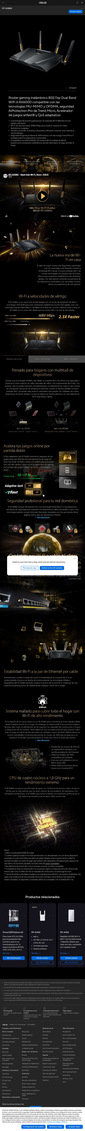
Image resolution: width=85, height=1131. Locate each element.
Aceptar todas (74, 1127)
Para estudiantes (7, 1064)
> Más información (42, 518)
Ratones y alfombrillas (29, 1080)
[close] (75, 558)
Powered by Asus (68, 1052)
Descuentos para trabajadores (68, 1059)
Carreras (45, 1035)
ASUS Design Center (69, 1045)
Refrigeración (26, 1042)
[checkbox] (71, 88)
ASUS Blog (66, 1075)
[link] (42, 3)
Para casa (5, 1052)
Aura (64, 1082)
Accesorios (6, 1045)
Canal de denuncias (69, 1055)
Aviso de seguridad (48, 1074)
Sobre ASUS (46, 1032)
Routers (24, 1055)
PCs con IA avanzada (69, 1038)
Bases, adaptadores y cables (29, 1094)
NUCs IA (65, 1042)
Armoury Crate (67, 1079)
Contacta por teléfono (49, 1070)
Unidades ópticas (27, 1048)
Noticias (45, 1038)
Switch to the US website (52, 568)
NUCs (4, 1084)
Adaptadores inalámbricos (30, 1064)
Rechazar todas (55, 1127)
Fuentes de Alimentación (30, 1045)
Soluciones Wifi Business (30, 1067)
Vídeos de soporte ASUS (50, 1077)
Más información (13, 958)
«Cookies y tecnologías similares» (57, 1122)
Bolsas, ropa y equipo (29, 1084)
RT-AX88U (7, 8)
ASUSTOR (45, 1045)
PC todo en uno (7, 1077)
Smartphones (6, 1035)
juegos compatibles (52, 864)
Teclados (25, 1077)
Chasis (24, 1038)
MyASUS (45, 1080)
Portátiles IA (67, 1032)
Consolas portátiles (8, 1042)
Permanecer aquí (30, 568)
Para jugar (5, 1067)
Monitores (5, 1074)
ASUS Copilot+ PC (69, 1035)
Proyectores (6, 1094)
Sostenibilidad (47, 1042)
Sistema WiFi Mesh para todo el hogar (30, 1059)
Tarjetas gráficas (27, 1035)
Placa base (25, 1032)
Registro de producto (49, 1064)
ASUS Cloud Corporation (50, 1048)
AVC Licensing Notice (70, 1072)
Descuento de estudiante (71, 1069)
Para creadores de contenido (8, 1059)
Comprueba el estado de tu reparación (50, 1059)
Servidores (25, 1070)
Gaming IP (25, 1099)
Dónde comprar (75, 12)
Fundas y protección (28, 1087)
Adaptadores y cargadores (31, 1090)
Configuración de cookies (33, 1127)
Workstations (6, 1090)
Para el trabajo (7, 1055)
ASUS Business (67, 1048)
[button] (3, 3)
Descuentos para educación (68, 1064)
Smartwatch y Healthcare (10, 1038)
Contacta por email (48, 1067)
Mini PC (4, 1087)
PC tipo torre (6, 1080)
